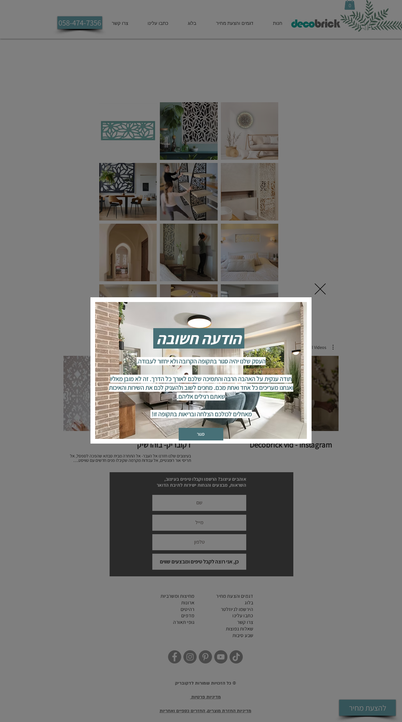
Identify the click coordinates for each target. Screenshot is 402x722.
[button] (320, 288)
